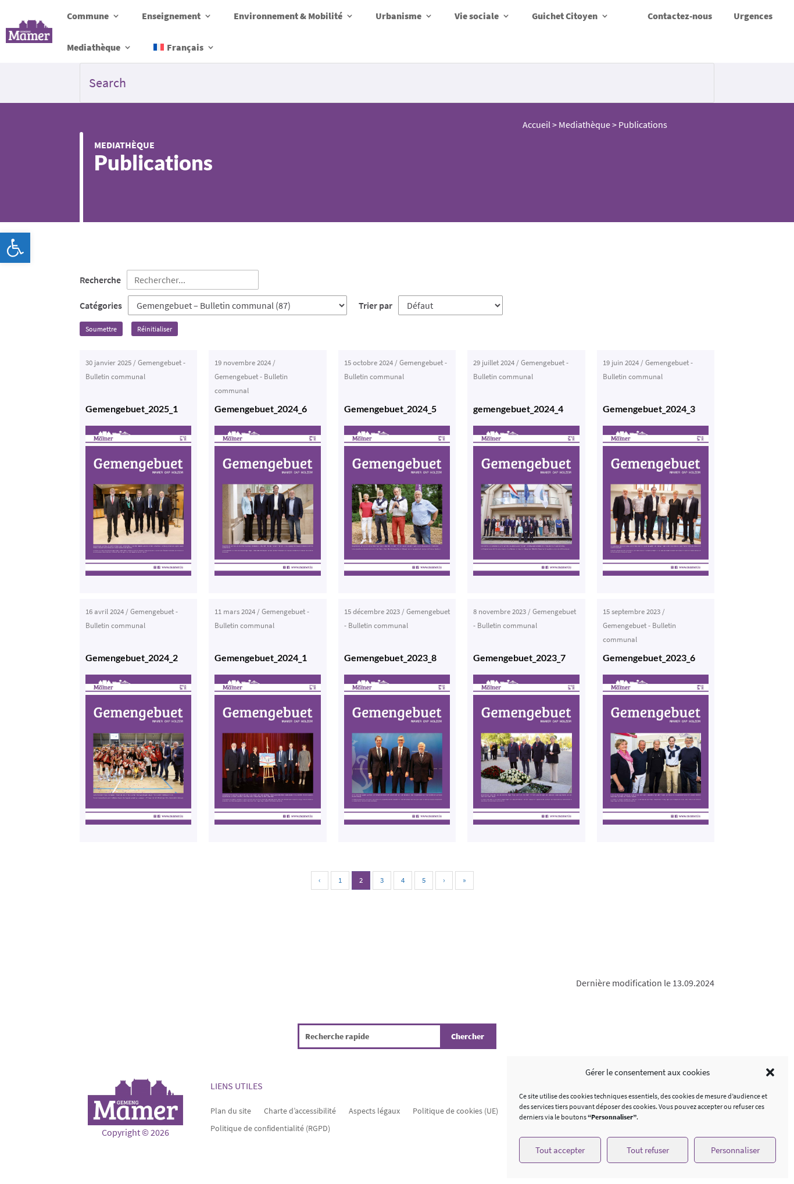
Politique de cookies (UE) (455, 1110)
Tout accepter (560, 1150)
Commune (88, 16)
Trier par (375, 305)
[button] (15, 248)
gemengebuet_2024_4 (518, 408)
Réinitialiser (154, 328)
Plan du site (230, 1110)
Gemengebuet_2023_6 (649, 657)
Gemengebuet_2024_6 (260, 408)
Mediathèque (93, 47)
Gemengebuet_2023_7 (519, 657)
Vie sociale (477, 16)
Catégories (101, 305)
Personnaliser (735, 1150)
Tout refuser (648, 1150)
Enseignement (171, 16)
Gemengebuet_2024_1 (260, 657)
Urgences (753, 16)
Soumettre (101, 328)
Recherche (100, 280)
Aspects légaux (374, 1110)
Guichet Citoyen (565, 16)
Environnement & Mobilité (288, 16)
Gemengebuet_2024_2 (131, 657)
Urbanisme (398, 16)
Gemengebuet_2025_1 (131, 408)
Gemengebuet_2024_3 (649, 408)
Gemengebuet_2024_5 (390, 408)
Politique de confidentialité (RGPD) (270, 1127)
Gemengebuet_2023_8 (390, 657)
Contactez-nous (680, 16)
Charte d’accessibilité (300, 1110)
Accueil (536, 124)
